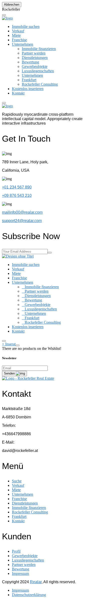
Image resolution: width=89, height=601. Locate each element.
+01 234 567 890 (17, 187)
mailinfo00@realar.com (22, 212)
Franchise (19, 40)
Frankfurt (29, 80)
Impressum (20, 573)
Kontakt (18, 93)
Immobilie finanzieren (39, 49)
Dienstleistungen (35, 58)
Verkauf (18, 31)
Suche (17, 481)
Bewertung (30, 62)
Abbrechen (11, 4)
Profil (16, 551)
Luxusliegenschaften (38, 71)
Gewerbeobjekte (34, 66)
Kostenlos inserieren (28, 89)
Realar (36, 582)
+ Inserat (9, 344)
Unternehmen (22, 44)
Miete (16, 35)
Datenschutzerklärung (29, 595)
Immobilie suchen (26, 26)
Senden (10, 373)
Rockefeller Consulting (40, 84)
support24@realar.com (22, 221)
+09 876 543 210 (17, 195)
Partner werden (33, 53)
